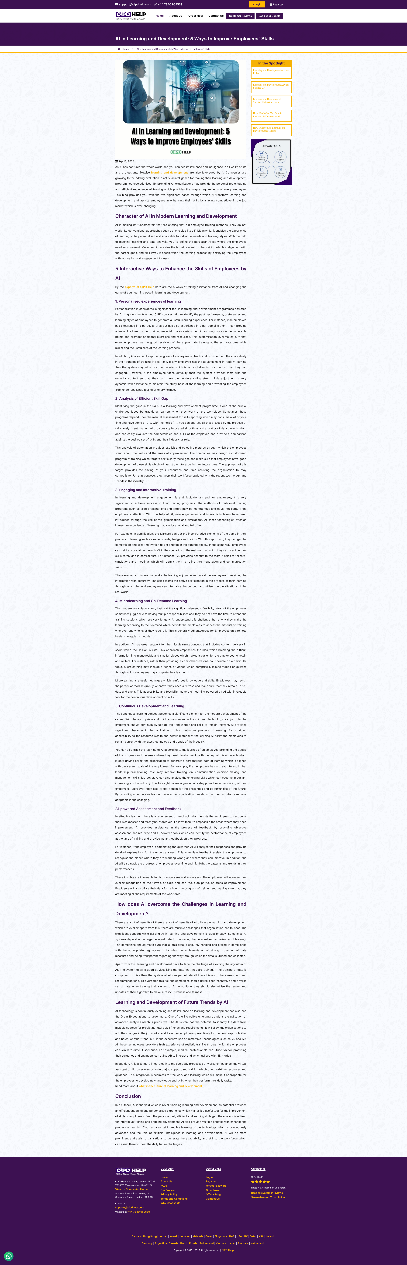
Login (257, 4)
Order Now (195, 15)
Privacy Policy (169, 1194)
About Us (175, 15)
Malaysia (198, 1236)
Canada (173, 1243)
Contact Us (216, 15)
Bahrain (136, 1236)
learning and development (169, 172)
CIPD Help (227, 1250)
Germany (147, 1243)
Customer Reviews (240, 15)
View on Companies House (131, 1189)
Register (277, 4)
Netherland (258, 1243)
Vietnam (221, 1243)
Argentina (161, 1243)
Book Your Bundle (269, 15)
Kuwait (173, 1236)
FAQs (164, 1185)
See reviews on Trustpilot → (268, 1197)
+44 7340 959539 (170, 4)
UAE (232, 1236)
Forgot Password (216, 1185)
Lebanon (185, 1236)
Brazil (184, 1243)
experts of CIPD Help (139, 287)
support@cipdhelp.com (135, 4)
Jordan (163, 1236)
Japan (231, 1243)
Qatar (253, 1236)
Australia (243, 1243)
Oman (209, 1236)
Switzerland (206, 1243)
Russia (193, 1243)
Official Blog (213, 1194)
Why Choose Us (170, 1203)
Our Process (168, 1190)
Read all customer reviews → (268, 1192)
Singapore (221, 1236)
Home (160, 15)
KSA (261, 1236)
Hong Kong (150, 1236)
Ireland (270, 1236)
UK (246, 1236)
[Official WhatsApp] (9, 1256)
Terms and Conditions (174, 1198)
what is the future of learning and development (170, 1086)
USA (240, 1236)
